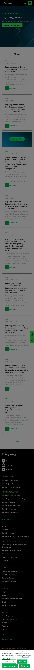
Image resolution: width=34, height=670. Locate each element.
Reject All (22, 661)
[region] (17, 660)
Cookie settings (9, 661)
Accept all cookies (10, 666)
